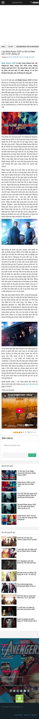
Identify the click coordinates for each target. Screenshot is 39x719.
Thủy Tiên (31, 57)
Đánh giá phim (6, 666)
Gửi (33, 455)
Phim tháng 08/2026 (7, 658)
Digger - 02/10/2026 (7, 681)
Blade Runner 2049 (9, 63)
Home (3, 46)
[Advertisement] (19, 24)
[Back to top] (34, 713)
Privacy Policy (18, 715)
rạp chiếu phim (31, 384)
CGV (22, 650)
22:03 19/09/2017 (14, 57)
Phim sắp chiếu (6, 654)
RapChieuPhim (17, 2)
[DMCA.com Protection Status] (20, 698)
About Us (34, 715)
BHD (22, 662)
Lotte (22, 654)
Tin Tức (24, 57)
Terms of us (27, 715)
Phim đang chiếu (6, 650)
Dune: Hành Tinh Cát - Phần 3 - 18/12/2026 (14, 685)
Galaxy (23, 658)
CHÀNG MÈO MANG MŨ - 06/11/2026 (12, 677)
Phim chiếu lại (5, 662)
